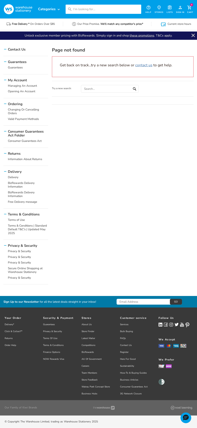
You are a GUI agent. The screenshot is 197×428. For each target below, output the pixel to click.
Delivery (13, 177)
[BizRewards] (161, 366)
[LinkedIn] (160, 324)
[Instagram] (171, 324)
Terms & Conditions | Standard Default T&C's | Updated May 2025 (27, 229)
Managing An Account (22, 86)
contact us (143, 65)
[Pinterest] (187, 324)
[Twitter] (177, 324)
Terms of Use (16, 220)
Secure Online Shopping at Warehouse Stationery (25, 270)
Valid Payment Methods (23, 119)
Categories (49, 9)
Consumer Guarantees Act (25, 141)
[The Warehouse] (104, 408)
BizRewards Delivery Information (21, 185)
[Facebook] (166, 324)
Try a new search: (61, 88)
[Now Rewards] (169, 366)
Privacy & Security (19, 251)
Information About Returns (25, 159)
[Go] (135, 89)
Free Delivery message (22, 202)
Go (176, 301)
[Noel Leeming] (181, 408)
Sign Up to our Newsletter (21, 301)
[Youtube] (182, 324)
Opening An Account (21, 91)
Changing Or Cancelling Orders (23, 111)
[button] (185, 417)
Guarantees (15, 67)
